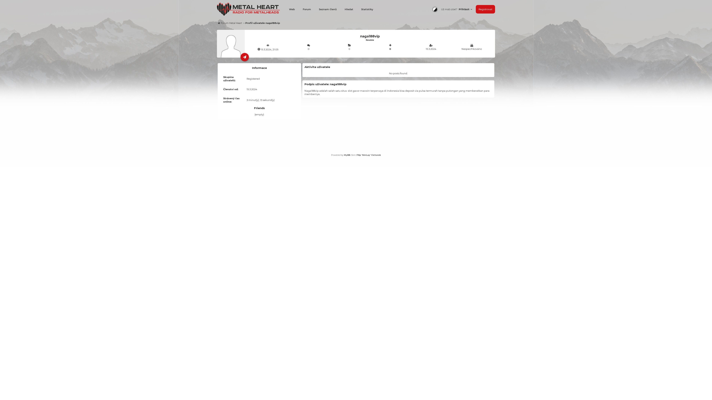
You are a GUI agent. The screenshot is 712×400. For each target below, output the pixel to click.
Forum (307, 9)
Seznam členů (328, 9)
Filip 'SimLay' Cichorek (369, 155)
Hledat (349, 9)
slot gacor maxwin (359, 90)
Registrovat (485, 9)
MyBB (347, 155)
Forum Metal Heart (231, 23)
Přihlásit (464, 9)
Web (292, 9)
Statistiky (367, 9)
